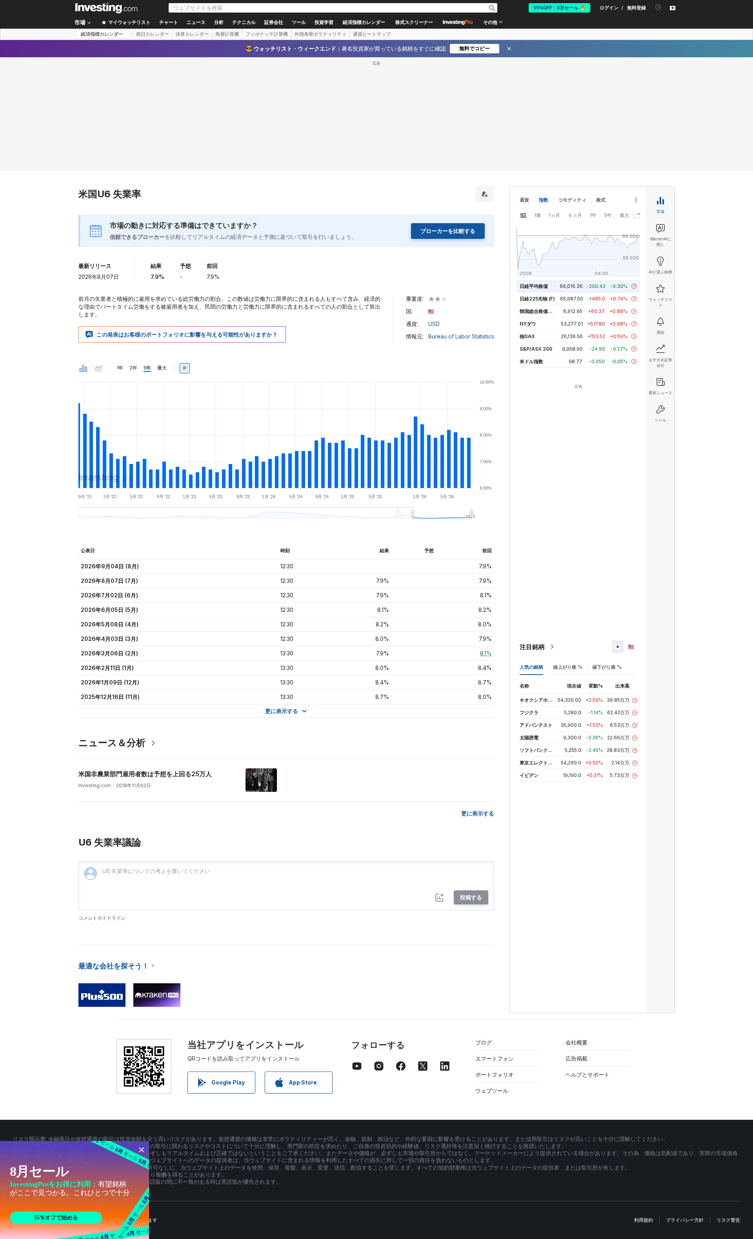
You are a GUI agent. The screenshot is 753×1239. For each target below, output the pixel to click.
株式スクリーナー (414, 22)
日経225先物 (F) (537, 299)
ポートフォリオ (494, 1074)
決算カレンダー (192, 34)
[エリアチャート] (98, 368)
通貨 (524, 200)
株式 (601, 200)
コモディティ (572, 200)
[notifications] (658, 7)
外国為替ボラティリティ (320, 34)
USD (434, 323)
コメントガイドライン (102, 918)
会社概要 (576, 1042)
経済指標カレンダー (364, 22)
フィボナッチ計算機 (267, 34)
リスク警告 (728, 1220)
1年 (119, 368)
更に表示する (477, 813)
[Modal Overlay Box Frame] (74, 1190)
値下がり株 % (607, 667)
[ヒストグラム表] (83, 368)
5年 (147, 368)
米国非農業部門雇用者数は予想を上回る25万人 (145, 774)
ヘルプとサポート (587, 1074)
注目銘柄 (532, 647)
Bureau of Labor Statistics (461, 336)
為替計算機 (227, 34)
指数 (543, 200)
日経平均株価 (534, 286)
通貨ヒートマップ (372, 34)
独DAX (527, 336)
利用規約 (643, 1220)
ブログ (483, 1042)
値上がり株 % (567, 667)
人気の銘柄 (531, 667)
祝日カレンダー (152, 34)
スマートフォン (494, 1058)
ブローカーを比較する (447, 230)
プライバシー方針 (685, 1220)
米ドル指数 (531, 361)
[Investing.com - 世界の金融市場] (106, 7)
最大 (162, 368)
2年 (133, 368)
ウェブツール (491, 1090)
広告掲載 (576, 1058)
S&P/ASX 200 (536, 349)
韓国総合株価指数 (538, 311)
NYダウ (528, 324)
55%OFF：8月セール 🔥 (559, 8)
